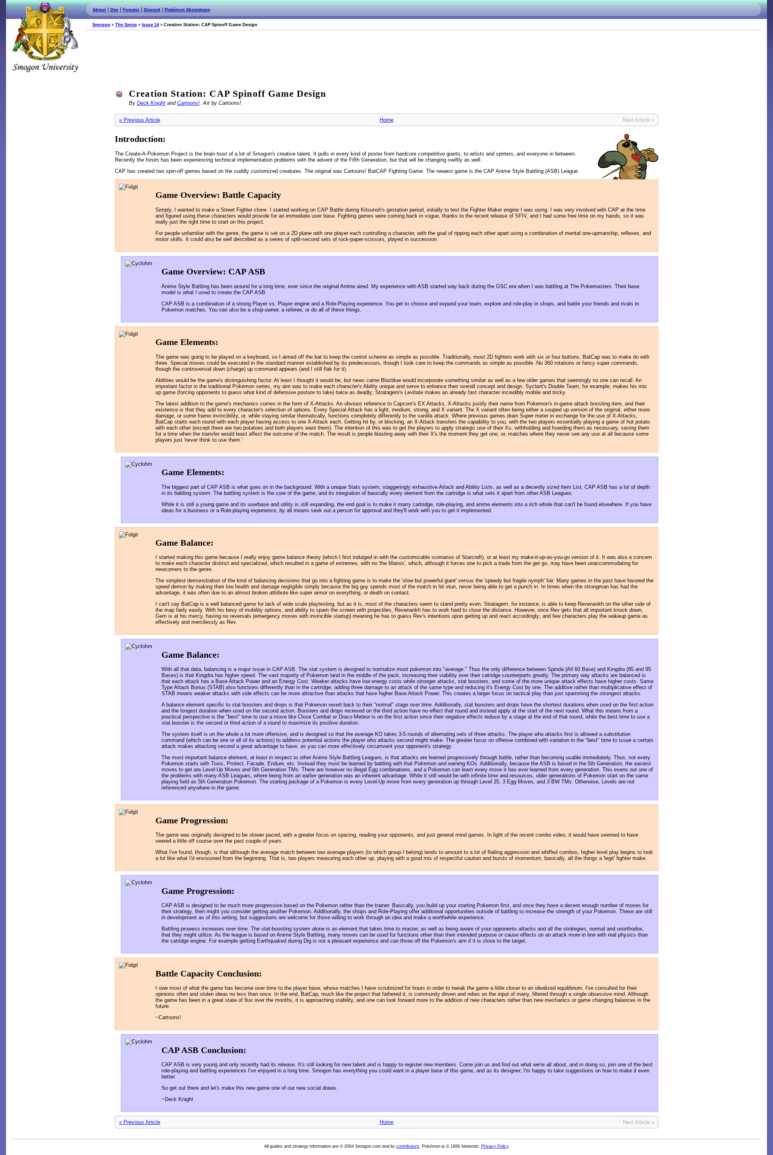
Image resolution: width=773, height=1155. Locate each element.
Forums (131, 9)
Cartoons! (188, 103)
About (99, 9)
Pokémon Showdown (187, 9)
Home (386, 120)
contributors (408, 1146)
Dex (114, 9)
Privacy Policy (495, 1146)
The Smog (126, 24)
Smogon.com (45, 37)
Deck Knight (151, 103)
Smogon (101, 24)
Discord (152, 9)
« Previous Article (139, 120)
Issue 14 (150, 24)
